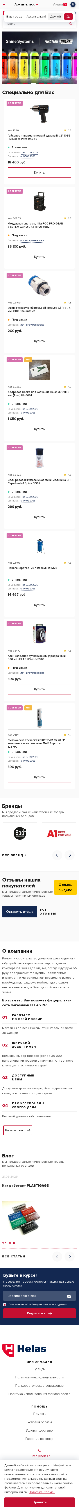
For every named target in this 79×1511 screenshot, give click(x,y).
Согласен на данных (38, 1304)
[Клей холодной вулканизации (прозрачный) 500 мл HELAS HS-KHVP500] (39, 633)
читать (9, 1243)
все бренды (14, 855)
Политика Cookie (42, 1492)
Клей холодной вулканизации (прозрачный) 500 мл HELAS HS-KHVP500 (37, 657)
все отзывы (48, 911)
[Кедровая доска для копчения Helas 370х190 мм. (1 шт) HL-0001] (39, 369)
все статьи (13, 1256)
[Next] (70, 855)
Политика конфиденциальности (39, 1377)
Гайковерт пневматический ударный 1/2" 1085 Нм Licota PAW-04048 (39, 137)
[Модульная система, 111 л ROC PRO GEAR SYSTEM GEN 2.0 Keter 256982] (39, 201)
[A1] (59, 833)
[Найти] (70, 24)
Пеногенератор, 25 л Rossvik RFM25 (32, 568)
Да (68, 16)
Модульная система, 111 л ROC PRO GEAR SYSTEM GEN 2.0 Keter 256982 (35, 225)
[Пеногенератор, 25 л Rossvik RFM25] (39, 545)
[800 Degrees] (20, 833)
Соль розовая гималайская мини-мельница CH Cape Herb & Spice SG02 (39, 482)
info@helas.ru (42, 1456)
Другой (55, 16)
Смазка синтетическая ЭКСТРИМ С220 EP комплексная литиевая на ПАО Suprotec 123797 (36, 743)
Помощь (39, 1414)
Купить (39, 172)
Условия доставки (39, 1430)
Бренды (39, 1369)
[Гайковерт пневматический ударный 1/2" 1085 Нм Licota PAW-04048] (39, 113)
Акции (58, 4)
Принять (40, 1502)
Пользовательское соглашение (39, 1386)
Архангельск (24, 4)
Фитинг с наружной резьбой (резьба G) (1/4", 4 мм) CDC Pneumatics (39, 309)
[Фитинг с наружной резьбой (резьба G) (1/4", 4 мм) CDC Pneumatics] (39, 285)
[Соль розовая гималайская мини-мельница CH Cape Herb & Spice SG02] (39, 457)
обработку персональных (41, 1304)
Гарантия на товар (39, 1439)
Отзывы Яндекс (65, 887)
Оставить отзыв (19, 912)
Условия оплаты (39, 1422)
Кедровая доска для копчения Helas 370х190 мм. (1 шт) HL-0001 (38, 394)
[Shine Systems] (39, 58)
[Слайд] (9, 83)
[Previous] (57, 855)
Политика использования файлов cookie (39, 1394)
